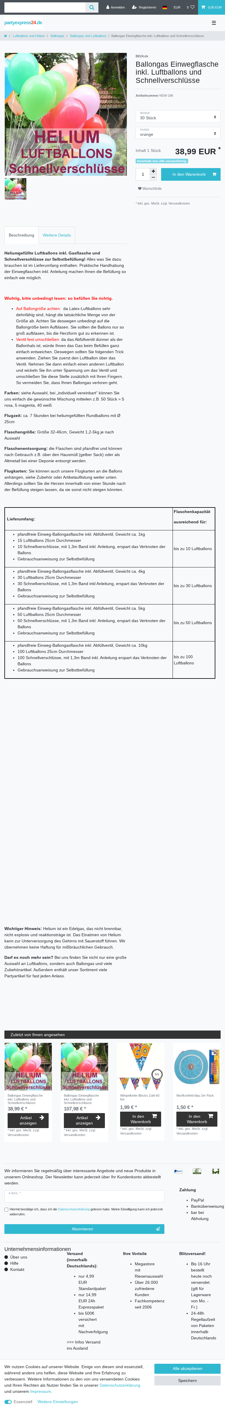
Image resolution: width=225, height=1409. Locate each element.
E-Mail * (15, 1193)
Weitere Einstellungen (58, 1401)
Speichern (187, 1380)
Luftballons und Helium (28, 36)
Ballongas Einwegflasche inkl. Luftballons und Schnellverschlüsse (25, 1099)
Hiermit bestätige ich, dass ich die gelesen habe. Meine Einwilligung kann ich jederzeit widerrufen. (86, 1211)
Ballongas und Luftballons (87, 36)
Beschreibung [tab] (21, 235)
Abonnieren (82, 1229)
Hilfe (14, 1263)
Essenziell (23, 1401)
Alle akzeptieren (187, 1368)
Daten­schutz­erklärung (120, 1385)
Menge (145, 113)
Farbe (145, 129)
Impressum (40, 1391)
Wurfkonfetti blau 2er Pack (195, 1095)
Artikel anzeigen (28, 1120)
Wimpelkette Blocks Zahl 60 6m (139, 1097)
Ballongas (57, 36)
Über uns (18, 1257)
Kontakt (17, 1269)
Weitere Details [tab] (57, 235)
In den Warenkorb (189, 174)
